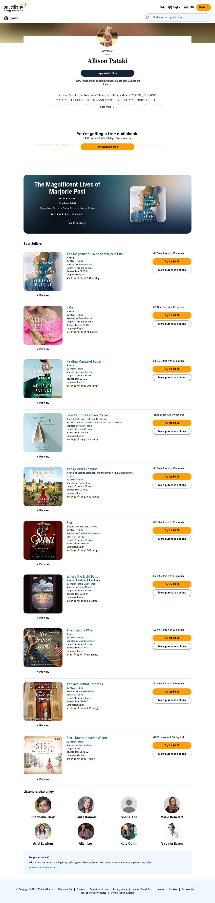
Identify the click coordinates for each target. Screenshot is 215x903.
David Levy (117, 422)
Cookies (173, 889)
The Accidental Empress (85, 684)
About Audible (65, 889)
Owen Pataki (90, 584)
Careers (81, 889)
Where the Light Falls (82, 577)
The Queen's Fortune (82, 469)
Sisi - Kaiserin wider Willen (87, 738)
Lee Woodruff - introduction (97, 422)
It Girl (70, 308)
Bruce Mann (85, 587)
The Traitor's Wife (80, 630)
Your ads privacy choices (93, 892)
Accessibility (188, 889)
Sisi (69, 523)
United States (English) (123, 892)
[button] (107, 107)
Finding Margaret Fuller (84, 362)
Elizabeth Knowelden (89, 533)
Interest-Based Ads (142, 889)
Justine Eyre (84, 483)
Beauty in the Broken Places (88, 415)
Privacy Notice (120, 889)
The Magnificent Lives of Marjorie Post (95, 254)
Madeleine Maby (87, 641)
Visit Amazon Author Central (43, 867)
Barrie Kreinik (85, 264)
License (160, 889)
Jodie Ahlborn (85, 745)
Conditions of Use (99, 889)
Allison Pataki (76, 261)
